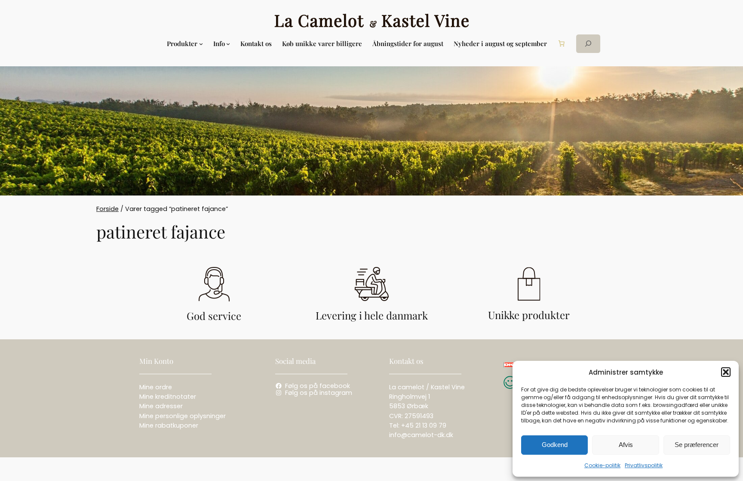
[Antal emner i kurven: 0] (561, 43)
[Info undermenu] (228, 44)
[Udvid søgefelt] (588, 43)
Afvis (626, 444)
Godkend (555, 444)
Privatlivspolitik (644, 465)
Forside (107, 209)
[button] (726, 372)
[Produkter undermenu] (201, 44)
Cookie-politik (602, 465)
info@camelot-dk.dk (421, 435)
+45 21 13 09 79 (423, 425)
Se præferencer (696, 444)
